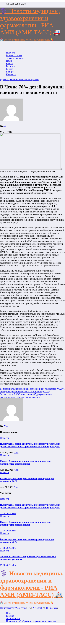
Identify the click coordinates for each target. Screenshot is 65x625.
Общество (33, 79)
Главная (10, 615)
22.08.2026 (5, 513)
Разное (9, 69)
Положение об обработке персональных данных (31, 621)
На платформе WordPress (13, 608)
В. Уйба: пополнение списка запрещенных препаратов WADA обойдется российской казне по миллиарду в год (32, 390)
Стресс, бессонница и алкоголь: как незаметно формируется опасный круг (25, 462)
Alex (5, 126)
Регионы (10, 66)
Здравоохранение (15, 58)
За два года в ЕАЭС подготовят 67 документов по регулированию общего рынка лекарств (26, 395)
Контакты (11, 74)
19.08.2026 (5, 565)
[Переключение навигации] (1, 45)
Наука (9, 61)
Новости (10, 52)
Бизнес (9, 63)
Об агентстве (13, 618)
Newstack (37, 608)
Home (9, 613)
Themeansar (51, 608)
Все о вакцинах (14, 55)
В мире (9, 71)
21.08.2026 (5, 530)
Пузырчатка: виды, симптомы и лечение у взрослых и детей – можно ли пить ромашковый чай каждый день (30, 445)
